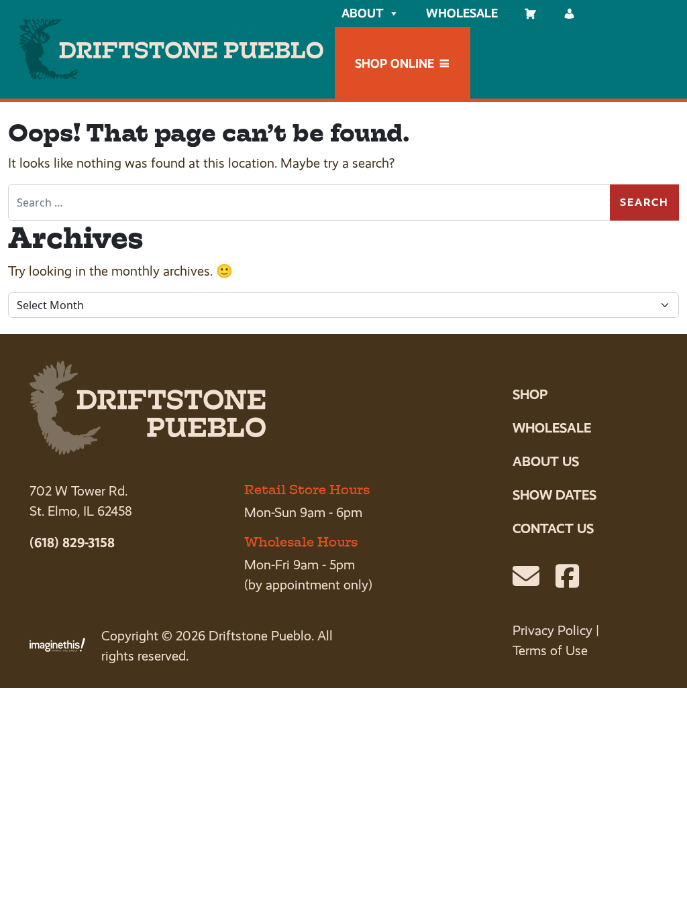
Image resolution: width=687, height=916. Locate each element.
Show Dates (554, 495)
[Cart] (530, 13)
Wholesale (462, 13)
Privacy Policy (552, 630)
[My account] (569, 13)
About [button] (362, 13)
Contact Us (553, 528)
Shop (530, 394)
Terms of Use (550, 651)
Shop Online (394, 63)
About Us (546, 461)
